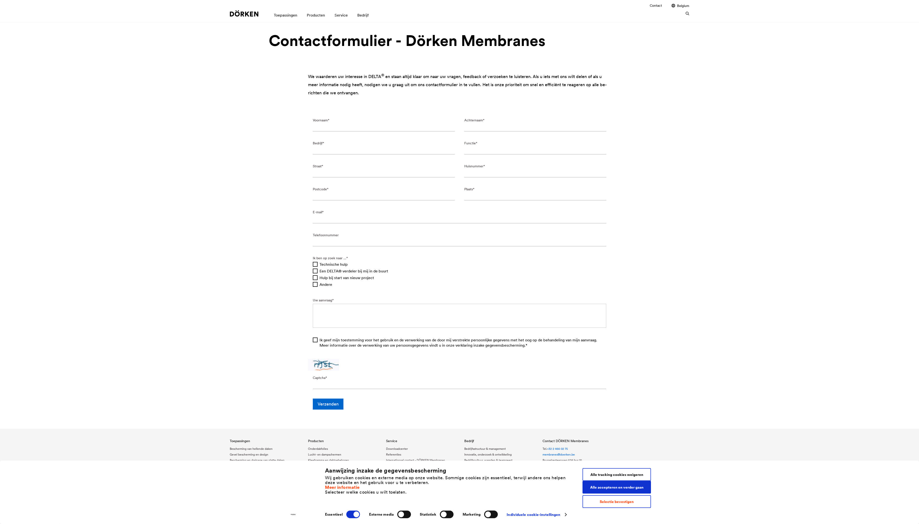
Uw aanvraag (322, 300)
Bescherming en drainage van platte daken (257, 460)
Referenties (393, 454)
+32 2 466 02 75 (557, 449)
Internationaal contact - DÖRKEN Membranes (415, 460)
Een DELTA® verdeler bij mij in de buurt (353, 271)
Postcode (320, 189)
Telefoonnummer (326, 235)
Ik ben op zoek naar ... (329, 258)
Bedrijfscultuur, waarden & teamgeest (488, 460)
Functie (470, 143)
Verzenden (328, 404)
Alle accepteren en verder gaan (617, 487)
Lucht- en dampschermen (324, 454)
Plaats (468, 189)
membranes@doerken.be (559, 454)
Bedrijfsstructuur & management (485, 449)
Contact (656, 5)
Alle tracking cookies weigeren (616, 474)
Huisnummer (473, 166)
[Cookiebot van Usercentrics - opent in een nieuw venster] (293, 514)
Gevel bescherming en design (249, 454)
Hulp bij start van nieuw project (346, 277)
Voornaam (320, 120)
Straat (317, 166)
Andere (325, 284)
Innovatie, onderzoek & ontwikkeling (488, 454)
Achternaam (473, 120)
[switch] (404, 514)
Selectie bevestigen (617, 501)
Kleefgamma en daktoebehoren (328, 460)
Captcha (319, 378)
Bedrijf (318, 143)
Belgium (683, 5)
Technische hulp (333, 264)
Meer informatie (342, 487)
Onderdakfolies (318, 449)
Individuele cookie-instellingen (533, 514)
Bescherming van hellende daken (251, 449)
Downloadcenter (397, 449)
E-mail (317, 212)
